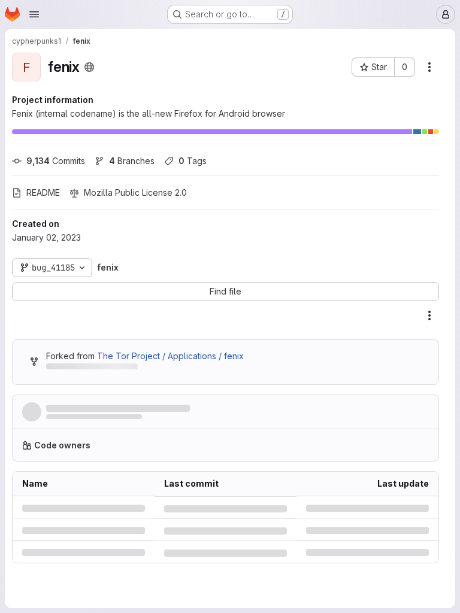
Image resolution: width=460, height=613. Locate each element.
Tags (192, 161)
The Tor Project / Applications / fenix (170, 356)
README (43, 192)
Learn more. (374, 445)
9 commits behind (81, 368)
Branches (132, 161)
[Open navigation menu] (34, 14)
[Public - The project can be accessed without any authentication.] (89, 67)
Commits (55, 161)
